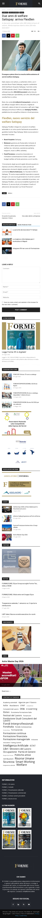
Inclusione (34, 739)
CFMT (22, 706)
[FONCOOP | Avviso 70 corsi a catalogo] (7, 376)
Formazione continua (14, 733)
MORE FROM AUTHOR (24, 225)
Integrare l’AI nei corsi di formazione (26, 248)
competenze (29, 705)
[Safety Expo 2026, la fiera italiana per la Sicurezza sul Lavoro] (7, 509)
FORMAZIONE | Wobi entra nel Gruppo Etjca (18, 594)
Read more (5, 691)
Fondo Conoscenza (23, 727)
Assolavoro (14, 706)
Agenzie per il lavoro (27, 702)
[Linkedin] (18, 904)
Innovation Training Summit (12, 742)
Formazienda (17, 730)
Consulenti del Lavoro (11, 709)
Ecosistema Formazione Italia (21, 712)
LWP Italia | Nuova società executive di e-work (18, 614)
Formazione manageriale (16, 739)
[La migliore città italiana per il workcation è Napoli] (7, 241)
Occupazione (10, 752)
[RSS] (24, 904)
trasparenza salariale (9, 765)
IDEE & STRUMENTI (20, 9)
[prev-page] (3, 258)
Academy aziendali (10, 702)
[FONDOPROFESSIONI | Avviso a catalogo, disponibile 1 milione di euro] (7, 395)
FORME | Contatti (7, 787)
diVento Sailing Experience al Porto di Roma (26, 516)
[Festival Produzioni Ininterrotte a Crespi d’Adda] (7, 527)
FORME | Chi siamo (8, 784)
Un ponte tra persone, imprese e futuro (9, 217)
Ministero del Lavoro (20, 749)
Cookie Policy (23, 915)
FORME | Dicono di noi (9, 799)
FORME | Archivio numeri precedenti (13, 796)
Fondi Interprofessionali (18, 724)
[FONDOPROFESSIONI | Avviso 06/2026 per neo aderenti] (7, 404)
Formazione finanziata (15, 736)
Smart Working (25, 762)
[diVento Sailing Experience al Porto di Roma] (7, 518)
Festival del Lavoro (12, 715)
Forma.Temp (6, 730)
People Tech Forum (8, 755)
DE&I (22, 709)
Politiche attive (23, 755)
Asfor (5, 705)
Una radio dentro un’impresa (31, 216)
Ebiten (6, 712)
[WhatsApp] (17, 36)
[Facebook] (4, 36)
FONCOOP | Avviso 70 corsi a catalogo (24, 374)
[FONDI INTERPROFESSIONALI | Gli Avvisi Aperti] (7, 386)
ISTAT (33, 746)
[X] (8, 36)
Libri (5, 749)
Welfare (10, 193)
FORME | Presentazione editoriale (13, 790)
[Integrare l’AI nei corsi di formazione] (7, 250)
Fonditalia (8, 727)
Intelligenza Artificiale (15, 746)
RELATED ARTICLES (9, 225)
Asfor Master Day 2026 (20, 535)
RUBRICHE (10, 9)
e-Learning (31, 709)
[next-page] (6, 258)
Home (3, 9)
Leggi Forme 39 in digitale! (14, 352)
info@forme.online (29, 891)
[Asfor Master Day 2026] (7, 537)
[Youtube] (29, 904)
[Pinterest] (13, 36)
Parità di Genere (26, 752)
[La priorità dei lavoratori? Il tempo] (7, 232)
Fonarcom (27, 716)
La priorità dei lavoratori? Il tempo (25, 230)
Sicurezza (8, 762)
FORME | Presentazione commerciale (14, 793)
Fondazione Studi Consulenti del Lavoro (20, 720)
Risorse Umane (24, 758)
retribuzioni (8, 759)
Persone (21, 12)
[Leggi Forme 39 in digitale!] (21, 336)
